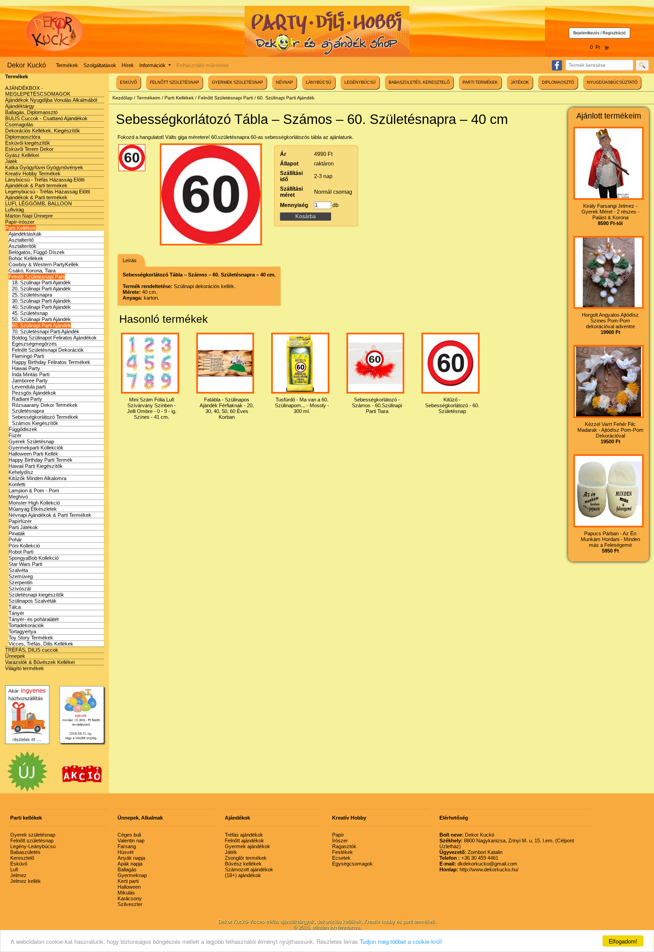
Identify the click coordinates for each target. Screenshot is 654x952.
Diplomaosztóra (22, 137)
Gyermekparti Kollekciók (36, 447)
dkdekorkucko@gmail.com (478, 864)
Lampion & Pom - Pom (34, 490)
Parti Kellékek (20, 228)
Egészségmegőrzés (34, 344)
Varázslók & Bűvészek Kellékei (40, 662)
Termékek (67, 65)
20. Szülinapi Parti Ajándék (41, 288)
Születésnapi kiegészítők (36, 595)
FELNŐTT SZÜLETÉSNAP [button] (174, 82)
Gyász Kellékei (22, 155)
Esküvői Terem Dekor (29, 149)
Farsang (127, 846)
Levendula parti (29, 387)
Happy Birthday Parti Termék (41, 460)
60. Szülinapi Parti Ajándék (41, 325)
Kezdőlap (122, 97)
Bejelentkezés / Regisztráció (599, 33)
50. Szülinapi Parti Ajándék (41, 319)
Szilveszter (130, 904)
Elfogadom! (623, 941)
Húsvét (126, 852)
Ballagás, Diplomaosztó (31, 112)
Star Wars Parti (25, 564)
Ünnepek (15, 656)
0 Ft (597, 47)
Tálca (15, 607)
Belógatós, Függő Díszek (37, 252)
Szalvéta (18, 570)
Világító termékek (24, 668)
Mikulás (126, 892)
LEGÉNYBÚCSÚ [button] (360, 82)
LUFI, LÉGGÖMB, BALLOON (38, 203)
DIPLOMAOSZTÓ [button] (558, 82)
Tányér (16, 613)
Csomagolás (19, 124)
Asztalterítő (21, 240)
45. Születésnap (30, 313)
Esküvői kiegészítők (27, 143)
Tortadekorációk (26, 625)
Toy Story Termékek (31, 637)
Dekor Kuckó (26, 65)
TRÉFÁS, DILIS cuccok (31, 650)
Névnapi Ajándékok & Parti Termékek (50, 515)
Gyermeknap (132, 875)
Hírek (128, 65)
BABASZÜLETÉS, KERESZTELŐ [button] (419, 82)
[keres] (642, 65)
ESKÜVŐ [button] (128, 82)
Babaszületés (25, 852)
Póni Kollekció (24, 546)
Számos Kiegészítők (35, 423)
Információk (153, 65)
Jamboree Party (30, 380)
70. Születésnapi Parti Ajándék (45, 331)
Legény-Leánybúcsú (33, 846)
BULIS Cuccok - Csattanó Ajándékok (46, 118)
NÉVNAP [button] (284, 82)
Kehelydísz (21, 472)
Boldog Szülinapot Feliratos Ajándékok (54, 337)
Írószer (340, 840)
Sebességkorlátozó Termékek (45, 417)
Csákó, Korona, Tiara (32, 270)
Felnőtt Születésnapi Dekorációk (48, 350)
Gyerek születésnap (32, 835)
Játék (11, 161)
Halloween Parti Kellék (33, 454)
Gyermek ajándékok (247, 846)
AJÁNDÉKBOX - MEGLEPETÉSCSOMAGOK (38, 91)
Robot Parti (21, 552)
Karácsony (130, 898)
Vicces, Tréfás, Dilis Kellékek (41, 644)
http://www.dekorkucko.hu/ (478, 869)
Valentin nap (131, 840)
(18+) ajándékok (243, 875)
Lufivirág (14, 209)
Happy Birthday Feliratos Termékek (51, 362)
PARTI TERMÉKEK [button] (480, 82)
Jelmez (18, 875)
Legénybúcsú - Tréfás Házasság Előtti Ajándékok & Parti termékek (47, 194)
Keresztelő (22, 858)
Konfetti (17, 484)
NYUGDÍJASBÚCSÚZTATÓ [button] (612, 82)
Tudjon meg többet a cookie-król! (401, 941)
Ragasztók (344, 846)
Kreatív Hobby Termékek (33, 173)
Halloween (129, 887)
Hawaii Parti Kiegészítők (36, 466)
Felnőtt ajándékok (244, 840)
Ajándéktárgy (19, 106)
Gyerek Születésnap (31, 441)
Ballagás (127, 869)
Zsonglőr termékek (246, 858)
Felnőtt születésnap (31, 840)
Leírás (130, 260)
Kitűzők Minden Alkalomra (37, 478)
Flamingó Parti (28, 356)
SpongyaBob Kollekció (34, 558)
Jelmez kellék (25, 881)
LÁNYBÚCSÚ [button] (318, 82)
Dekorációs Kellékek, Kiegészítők (42, 130)
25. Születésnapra (32, 295)
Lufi (14, 869)
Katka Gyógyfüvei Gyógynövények (44, 167)
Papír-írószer (19, 222)
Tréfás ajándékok (244, 835)
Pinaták (17, 533)
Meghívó (18, 496)
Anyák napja (131, 858)
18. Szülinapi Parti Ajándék (41, 282)
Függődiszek (23, 429)
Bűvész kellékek (243, 864)
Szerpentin (20, 582)
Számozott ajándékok (249, 869)
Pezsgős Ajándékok (34, 393)
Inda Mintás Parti (30, 374)
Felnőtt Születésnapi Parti (37, 277)
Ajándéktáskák (25, 234)
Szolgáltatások (99, 65)
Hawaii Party (26, 368)
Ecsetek (341, 858)
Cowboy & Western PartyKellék (44, 264)
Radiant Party (27, 399)
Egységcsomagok (352, 864)
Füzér (15, 435)
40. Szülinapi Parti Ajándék (41, 307)
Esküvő (18, 864)
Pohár (15, 539)
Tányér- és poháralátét (34, 619)
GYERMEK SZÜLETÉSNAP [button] (237, 82)
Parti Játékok (23, 527)
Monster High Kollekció (34, 503)
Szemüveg (21, 576)
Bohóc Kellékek (26, 258)
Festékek (342, 852)
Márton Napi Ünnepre (29, 216)
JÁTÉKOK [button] (520, 82)
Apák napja (130, 864)
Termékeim (148, 97)
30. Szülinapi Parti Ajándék (41, 301)
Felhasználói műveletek (202, 65)
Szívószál (20, 588)
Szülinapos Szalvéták (33, 601)
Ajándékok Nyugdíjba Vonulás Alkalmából (51, 100)
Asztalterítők (22, 246)
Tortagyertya (22, 631)
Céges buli (129, 835)
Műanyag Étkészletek (33, 509)
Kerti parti (128, 881)
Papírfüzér (20, 521)
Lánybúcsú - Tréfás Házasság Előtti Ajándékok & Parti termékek (44, 182)
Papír (338, 835)
